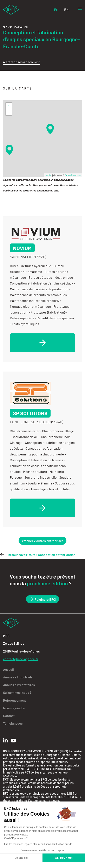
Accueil (8, 669)
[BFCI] (11, 9)
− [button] (8, 112)
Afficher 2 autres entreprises (42, 541)
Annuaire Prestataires (19, 685)
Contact (9, 716)
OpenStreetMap (73, 175)
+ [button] (8, 105)
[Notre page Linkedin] (5, 740)
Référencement (14, 700)
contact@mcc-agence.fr (20, 659)
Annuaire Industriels (18, 677)
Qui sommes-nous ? (17, 692)
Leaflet (48, 175)
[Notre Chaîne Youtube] (13, 740)
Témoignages (13, 723)
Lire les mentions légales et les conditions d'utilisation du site (38, 844)
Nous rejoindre (14, 708)
